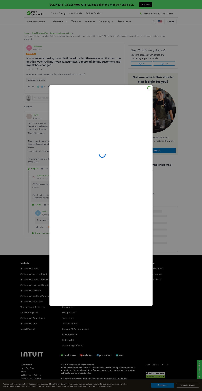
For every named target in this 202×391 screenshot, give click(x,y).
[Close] (149, 88)
